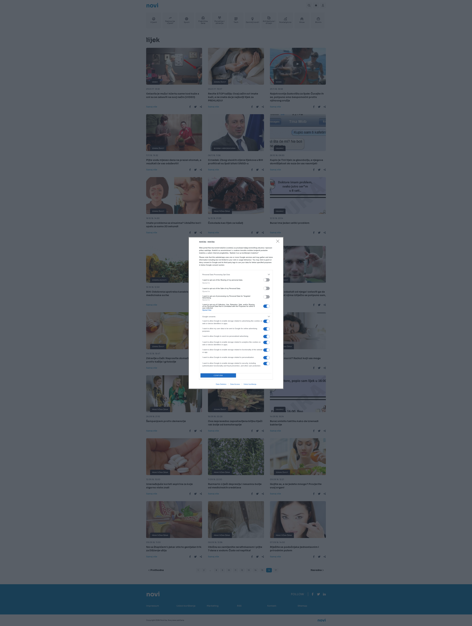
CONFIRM (218, 375)
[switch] (266, 280)
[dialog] (236, 313)
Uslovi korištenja (250, 384)
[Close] (278, 242)
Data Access (235, 384)
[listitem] (236, 274)
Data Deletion (221, 384)
